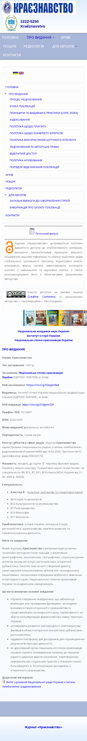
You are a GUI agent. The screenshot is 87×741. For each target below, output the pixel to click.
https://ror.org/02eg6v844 (42, 385)
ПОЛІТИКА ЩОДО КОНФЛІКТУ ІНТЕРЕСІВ (36, 133)
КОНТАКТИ (12, 55)
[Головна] (43, 8)
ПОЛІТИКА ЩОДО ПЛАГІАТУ (28, 126)
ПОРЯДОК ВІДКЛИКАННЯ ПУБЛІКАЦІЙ (34, 167)
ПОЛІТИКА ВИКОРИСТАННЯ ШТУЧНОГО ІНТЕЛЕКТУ (43, 140)
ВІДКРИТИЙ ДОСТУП (23, 153)
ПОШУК (9, 46)
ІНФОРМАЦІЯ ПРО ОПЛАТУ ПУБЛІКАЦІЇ (35, 207)
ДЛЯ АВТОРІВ (63, 46)
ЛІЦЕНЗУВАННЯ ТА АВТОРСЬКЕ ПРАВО (34, 147)
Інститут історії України (43, 336)
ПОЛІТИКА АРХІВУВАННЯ (26, 160)
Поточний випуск (46, 233)
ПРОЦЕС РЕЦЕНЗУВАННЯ (26, 99)
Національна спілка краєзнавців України (44, 340)
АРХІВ (65, 37)
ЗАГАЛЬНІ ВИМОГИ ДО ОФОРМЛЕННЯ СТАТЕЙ (40, 201)
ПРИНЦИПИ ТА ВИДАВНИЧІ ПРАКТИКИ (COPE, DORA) (44, 113)
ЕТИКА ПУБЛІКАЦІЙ (22, 106)
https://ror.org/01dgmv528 (38, 404)
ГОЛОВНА (10, 37)
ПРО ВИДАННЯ (39, 37)
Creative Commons (42, 297)
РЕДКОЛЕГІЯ (34, 46)
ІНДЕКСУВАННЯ (20, 119)
